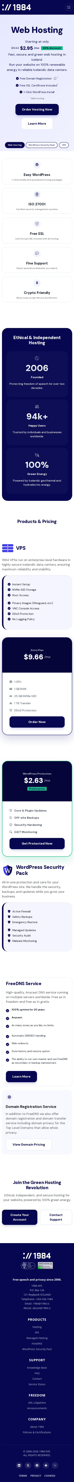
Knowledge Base (37, 1367)
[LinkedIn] (19, 1465)
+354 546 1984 (44, 1299)
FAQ (37, 1373)
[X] (28, 1465)
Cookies (49, 1475)
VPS (64, 145)
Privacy (35, 1475)
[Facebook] (37, 1465)
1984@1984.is (41, 1303)
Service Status (37, 1384)
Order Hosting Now (37, 109)
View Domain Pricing (29, 1144)
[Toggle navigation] (68, 7)
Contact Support (56, 1217)
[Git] (46, 1465)
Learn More (37, 123)
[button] (55, 78)
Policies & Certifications (37, 1432)
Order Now (37, 722)
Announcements (37, 1408)
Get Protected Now (37, 843)
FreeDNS (37, 1343)
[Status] (55, 1465)
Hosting (37, 1327)
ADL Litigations (37, 1402)
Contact (37, 1378)
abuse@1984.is (42, 1308)
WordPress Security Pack (42, 145)
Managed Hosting (37, 1338)
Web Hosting (15, 145)
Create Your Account (19, 1217)
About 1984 (37, 1426)
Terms (23, 1475)
